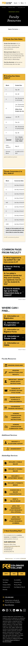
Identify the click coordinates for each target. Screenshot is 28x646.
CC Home (4, 7)
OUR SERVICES (9, 542)
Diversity (5, 589)
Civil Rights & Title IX (19, 587)
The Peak (5, 582)
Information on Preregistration (11, 323)
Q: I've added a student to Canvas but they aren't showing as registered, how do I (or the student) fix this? (13, 278)
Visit (14, 573)
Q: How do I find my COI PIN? (12, 267)
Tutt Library (6, 580)
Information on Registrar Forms (11, 330)
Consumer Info (18, 582)
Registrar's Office (11, 7)
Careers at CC (6, 587)
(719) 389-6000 (9, 597)
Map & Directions (9, 605)
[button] (14, 443)
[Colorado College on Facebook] (3, 610)
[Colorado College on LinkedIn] (14, 610)
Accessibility (17, 580)
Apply (6, 573)
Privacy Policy (17, 585)
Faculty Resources (21, 7)
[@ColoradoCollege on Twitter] (10, 610)
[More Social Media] (24, 610)
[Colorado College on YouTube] (17, 610)
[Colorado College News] (21, 610)
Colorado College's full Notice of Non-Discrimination (11, 640)
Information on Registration (11, 317)
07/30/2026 (23, 558)
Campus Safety (7, 585)
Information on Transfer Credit (11, 337)
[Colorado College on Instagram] (7, 610)
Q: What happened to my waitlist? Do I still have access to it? (12, 259)
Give (21, 573)
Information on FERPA (11, 344)
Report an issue (9, 558)
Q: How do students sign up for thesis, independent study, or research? (13, 291)
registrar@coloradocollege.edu (12, 546)
